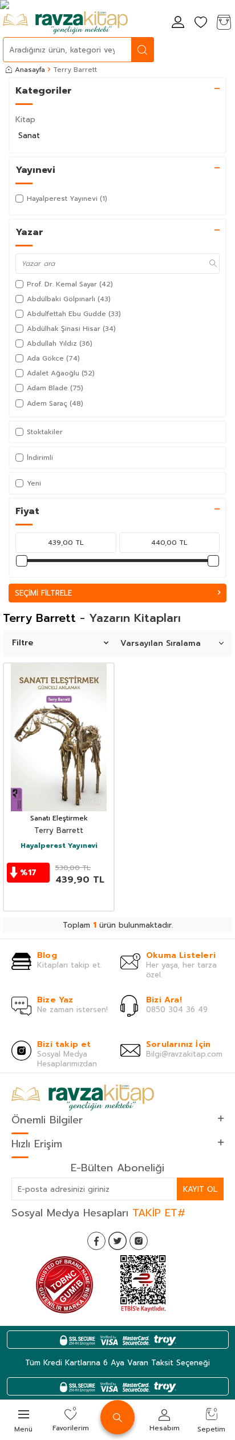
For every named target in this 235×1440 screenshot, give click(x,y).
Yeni (34, 483)
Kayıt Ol (200, 1189)
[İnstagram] (138, 1241)
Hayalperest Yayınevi (59, 846)
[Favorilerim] (200, 23)
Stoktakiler (45, 432)
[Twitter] (117, 1241)
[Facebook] (96, 1241)
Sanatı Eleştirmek (59, 818)
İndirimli (40, 457)
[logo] (65, 22)
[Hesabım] (178, 23)
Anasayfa (30, 69)
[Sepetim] (223, 23)
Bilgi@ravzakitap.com (184, 1054)
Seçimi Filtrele (43, 593)
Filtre (22, 643)
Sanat (29, 135)
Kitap (25, 120)
